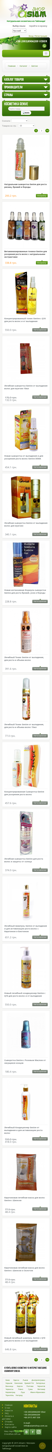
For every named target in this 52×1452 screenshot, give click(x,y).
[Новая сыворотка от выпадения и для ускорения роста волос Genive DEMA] (26, 451)
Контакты (9, 1424)
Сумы (30, 1389)
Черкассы (9, 1389)
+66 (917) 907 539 (32, 1417)
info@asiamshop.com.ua (35, 1425)
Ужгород (19, 1395)
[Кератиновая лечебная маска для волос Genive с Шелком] (26, 1193)
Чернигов (41, 1386)
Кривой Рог (29, 1383)
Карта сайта (11, 1427)
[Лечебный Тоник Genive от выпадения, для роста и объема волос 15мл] (26, 720)
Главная (8, 1405)
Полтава (29, 1386)
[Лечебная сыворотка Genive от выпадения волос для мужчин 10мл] (26, 381)
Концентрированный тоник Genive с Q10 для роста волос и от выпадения (25, 320)
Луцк (23, 1392)
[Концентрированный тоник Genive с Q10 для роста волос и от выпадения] (26, 314)
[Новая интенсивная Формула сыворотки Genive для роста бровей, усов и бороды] (26, 586)
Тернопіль (10, 1395)
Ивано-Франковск (37, 1392)
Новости (9, 1410)
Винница (9, 1386)
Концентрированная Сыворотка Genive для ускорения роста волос (24, 793)
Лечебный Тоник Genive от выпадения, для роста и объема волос (24, 658)
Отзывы (8, 1421)
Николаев (18, 1383)
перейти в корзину (38, 26)
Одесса (16, 1380)
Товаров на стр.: (9, 126)
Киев (8, 1380)
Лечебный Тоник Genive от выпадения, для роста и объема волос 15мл (24, 725)
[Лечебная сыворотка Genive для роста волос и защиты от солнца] (26, 854)
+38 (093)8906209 (32, 1414)
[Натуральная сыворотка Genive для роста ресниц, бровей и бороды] (26, 180)
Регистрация (41, 36)
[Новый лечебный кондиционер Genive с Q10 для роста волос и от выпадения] (26, 989)
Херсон (20, 1386)
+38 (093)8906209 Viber (31, 41)
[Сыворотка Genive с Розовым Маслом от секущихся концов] (26, 1056)
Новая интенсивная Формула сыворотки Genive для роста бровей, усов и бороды (25, 591)
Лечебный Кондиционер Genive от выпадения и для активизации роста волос (23, 1130)
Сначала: (6, 121)
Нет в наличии (40, 329)
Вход (31, 36)
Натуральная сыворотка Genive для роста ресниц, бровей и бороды (25, 185)
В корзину (41, 195)
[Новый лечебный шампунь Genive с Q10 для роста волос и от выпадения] (26, 1333)
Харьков (9, 1383)
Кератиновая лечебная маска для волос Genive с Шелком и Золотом (24, 1269)
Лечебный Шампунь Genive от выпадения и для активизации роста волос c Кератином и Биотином (25, 929)
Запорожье (40, 1383)
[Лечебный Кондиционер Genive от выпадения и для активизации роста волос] (26, 1123)
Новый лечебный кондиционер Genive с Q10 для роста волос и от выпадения (24, 994)
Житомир (41, 1389)
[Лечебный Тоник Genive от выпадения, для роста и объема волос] (26, 653)
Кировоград (10, 1392)
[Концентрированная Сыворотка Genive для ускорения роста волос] (26, 787)
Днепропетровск (38, 1380)
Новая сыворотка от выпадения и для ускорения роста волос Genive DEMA (23, 457)
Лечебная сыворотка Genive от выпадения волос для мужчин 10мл (25, 387)
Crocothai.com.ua (12, 1434)
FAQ (7, 1413)
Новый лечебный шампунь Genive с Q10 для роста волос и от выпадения (24, 1339)
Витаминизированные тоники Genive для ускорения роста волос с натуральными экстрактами (25, 254)
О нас (7, 1407)
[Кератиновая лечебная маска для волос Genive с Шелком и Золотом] (26, 1263)
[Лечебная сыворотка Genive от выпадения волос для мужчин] (26, 519)
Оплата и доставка (8, 1417)
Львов (25, 1380)
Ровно (20, 1389)
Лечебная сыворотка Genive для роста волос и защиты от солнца (23, 860)
